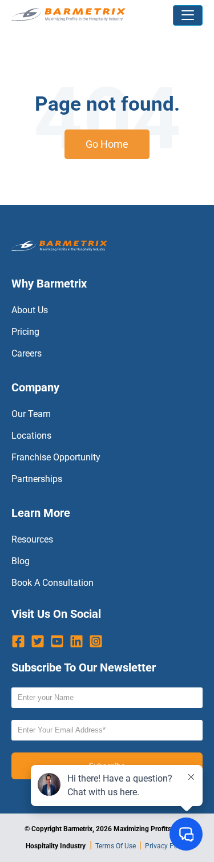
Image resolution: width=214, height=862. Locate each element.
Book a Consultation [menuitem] (52, 582)
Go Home (107, 144)
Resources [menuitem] (32, 539)
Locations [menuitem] (31, 435)
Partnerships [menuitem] (36, 479)
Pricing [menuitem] (25, 331)
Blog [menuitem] (20, 561)
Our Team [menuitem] (31, 413)
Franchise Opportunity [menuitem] (55, 457)
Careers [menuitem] (26, 353)
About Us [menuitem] (29, 310)
